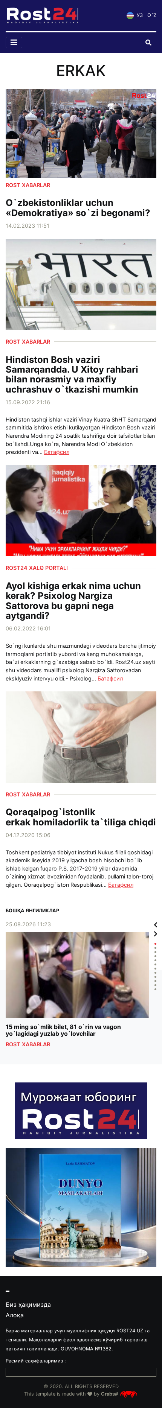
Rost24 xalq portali (37, 568)
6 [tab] (155, 964)
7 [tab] (155, 969)
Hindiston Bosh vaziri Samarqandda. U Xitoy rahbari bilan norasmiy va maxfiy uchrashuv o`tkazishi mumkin (72, 375)
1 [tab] (155, 944)
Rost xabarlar (28, 185)
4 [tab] (155, 956)
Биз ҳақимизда (28, 1304)
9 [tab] (155, 977)
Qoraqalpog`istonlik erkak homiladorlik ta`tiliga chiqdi (81, 817)
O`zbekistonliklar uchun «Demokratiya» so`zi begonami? (78, 208)
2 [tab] (155, 948)
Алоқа (15, 1315)
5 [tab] (155, 960)
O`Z (151, 15)
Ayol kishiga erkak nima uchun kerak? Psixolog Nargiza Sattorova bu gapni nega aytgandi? (73, 601)
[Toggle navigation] (14, 42)
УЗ (139, 15)
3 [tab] (155, 952)
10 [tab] (155, 981)
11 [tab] (155, 985)
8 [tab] (155, 973)
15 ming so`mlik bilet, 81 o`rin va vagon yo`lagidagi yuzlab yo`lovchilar (63, 1030)
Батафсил (56, 452)
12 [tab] (155, 989)
